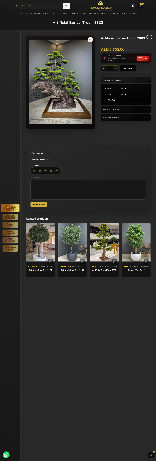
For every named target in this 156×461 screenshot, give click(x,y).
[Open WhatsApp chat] (6, 454)
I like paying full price (78, 250)
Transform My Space (78, 244)
